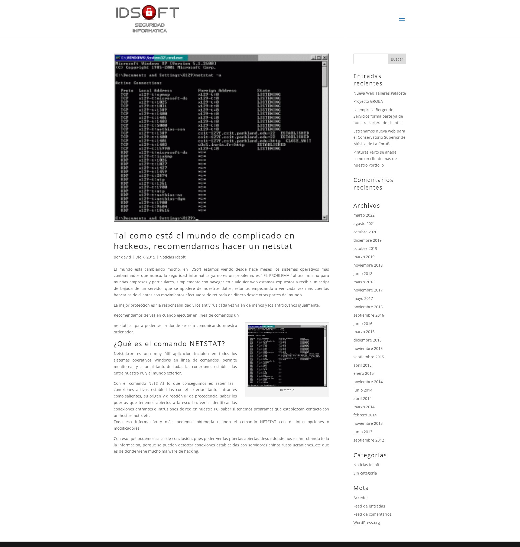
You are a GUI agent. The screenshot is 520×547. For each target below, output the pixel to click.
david (126, 257)
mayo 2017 (363, 298)
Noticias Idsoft (173, 257)
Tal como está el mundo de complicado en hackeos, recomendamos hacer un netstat (204, 240)
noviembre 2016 (368, 306)
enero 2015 (363, 373)
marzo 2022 (364, 215)
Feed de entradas (369, 506)
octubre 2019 (365, 248)
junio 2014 (362, 390)
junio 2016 (362, 323)
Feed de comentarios (372, 514)
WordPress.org (366, 522)
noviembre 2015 (368, 348)
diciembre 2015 (367, 340)
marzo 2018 (364, 281)
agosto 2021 (364, 223)
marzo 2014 (364, 406)
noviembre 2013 (368, 423)
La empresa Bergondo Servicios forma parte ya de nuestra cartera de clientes (378, 116)
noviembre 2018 (368, 265)
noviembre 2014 (368, 381)
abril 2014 (362, 398)
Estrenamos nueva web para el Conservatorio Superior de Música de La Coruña (379, 137)
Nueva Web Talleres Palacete (379, 93)
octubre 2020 (365, 231)
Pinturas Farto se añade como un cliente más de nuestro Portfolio (375, 159)
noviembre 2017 (368, 290)
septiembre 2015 (368, 356)
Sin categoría (365, 473)
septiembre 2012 (368, 440)
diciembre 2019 (367, 240)
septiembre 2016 (368, 315)
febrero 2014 (365, 414)
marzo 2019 (364, 256)
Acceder (360, 497)
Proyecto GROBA (368, 101)
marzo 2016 (364, 331)
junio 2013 (362, 431)
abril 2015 (362, 365)
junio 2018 (362, 273)
